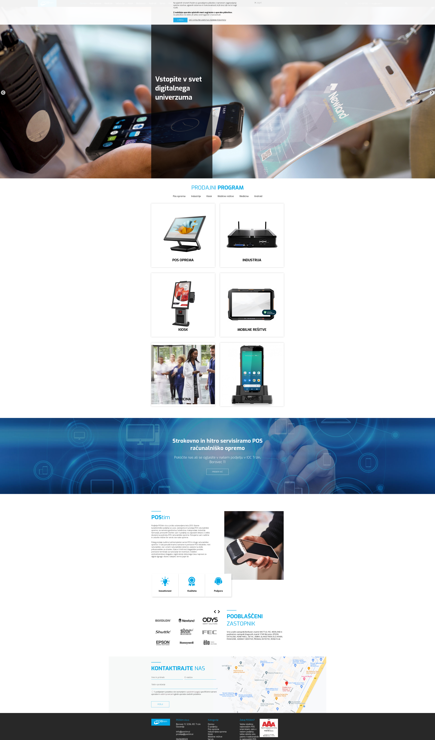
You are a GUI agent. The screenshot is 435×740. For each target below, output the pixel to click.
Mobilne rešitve (226, 196)
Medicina (244, 196)
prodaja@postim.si (184, 734)
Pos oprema (179, 196)
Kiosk (209, 196)
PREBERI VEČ (217, 472)
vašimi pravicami (167, 694)
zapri (259, 2)
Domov (211, 724)
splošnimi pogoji (193, 692)
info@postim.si (183, 731)
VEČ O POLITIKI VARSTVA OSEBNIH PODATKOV (207, 20)
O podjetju (212, 726)
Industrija (196, 196)
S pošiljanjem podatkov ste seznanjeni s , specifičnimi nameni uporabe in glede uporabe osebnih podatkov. (184, 693)
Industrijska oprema (217, 731)
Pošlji (160, 704)
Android (258, 196)
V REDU (180, 20)
